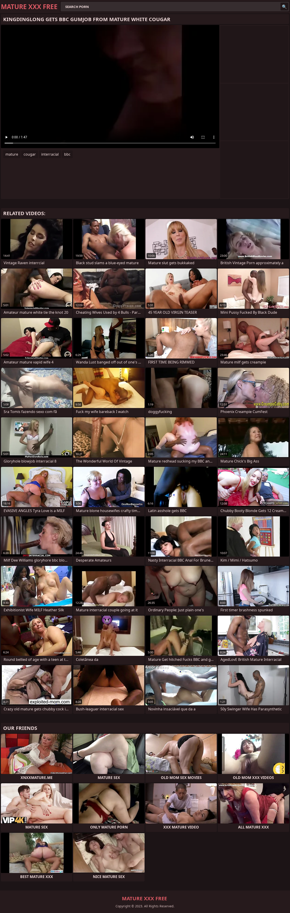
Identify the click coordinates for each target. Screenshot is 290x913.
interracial (50, 154)
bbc (67, 154)
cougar (30, 154)
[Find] (284, 6)
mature (11, 154)
